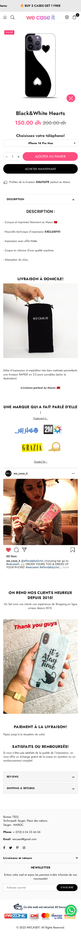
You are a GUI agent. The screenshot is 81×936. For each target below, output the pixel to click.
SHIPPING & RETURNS (21, 788)
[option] (40, 66)
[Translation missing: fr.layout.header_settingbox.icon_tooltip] (67, 17)
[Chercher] (12, 17)
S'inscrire (67, 887)
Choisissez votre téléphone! (40, 135)
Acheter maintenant (40, 169)
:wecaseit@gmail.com (24, 839)
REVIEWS (13, 777)
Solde (9, 32)
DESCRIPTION (15, 199)
